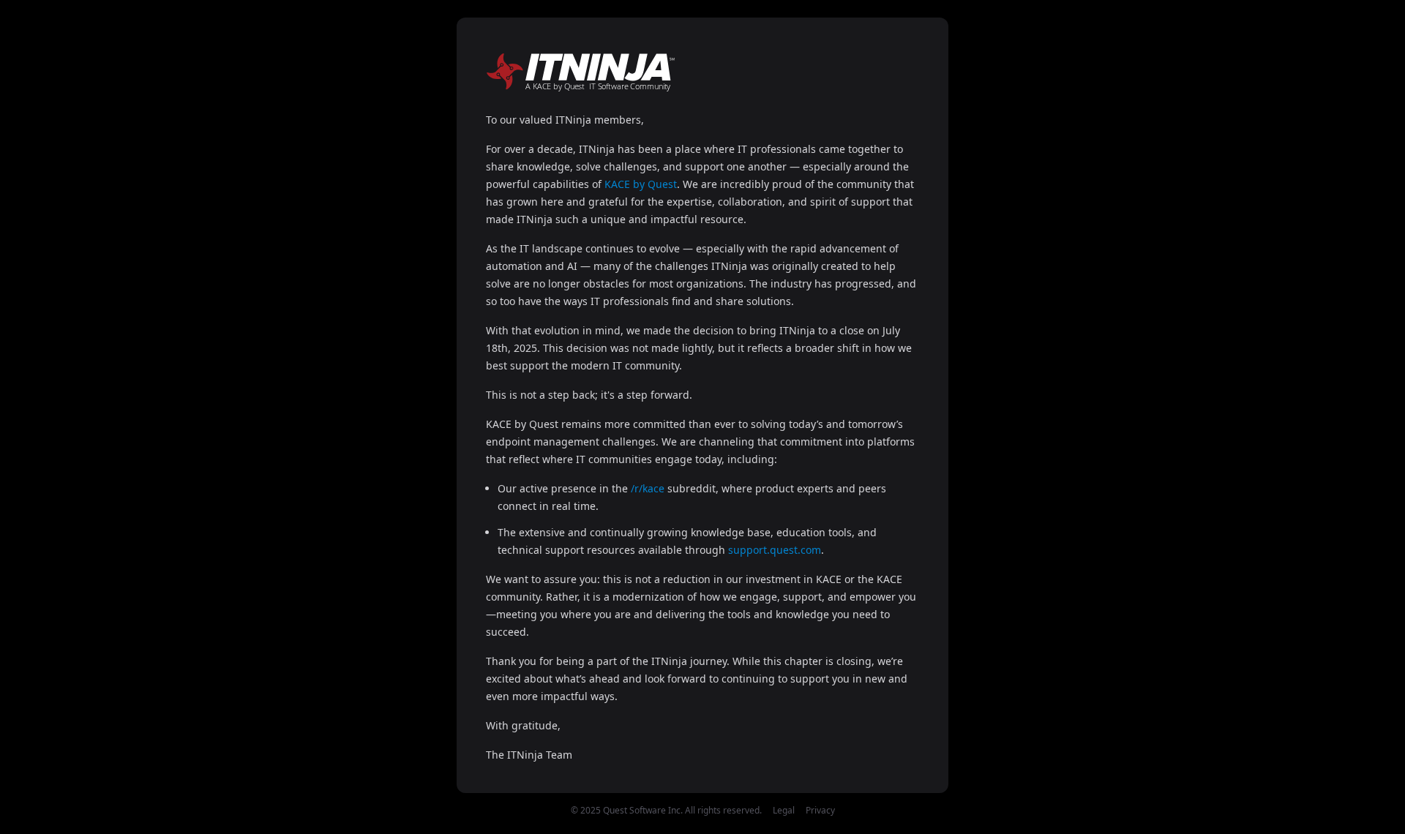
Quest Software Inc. (643, 810)
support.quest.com (774, 550)
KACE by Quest (640, 184)
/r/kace (647, 488)
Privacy (820, 810)
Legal (784, 810)
